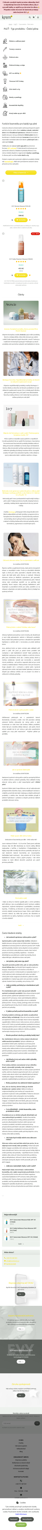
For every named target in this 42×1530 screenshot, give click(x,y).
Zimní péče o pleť (21, 898)
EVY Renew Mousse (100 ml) (21, 206)
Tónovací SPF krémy (16, 81)
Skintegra (12, 512)
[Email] (21, 1494)
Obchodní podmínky (21, 1465)
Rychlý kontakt (11, 1264)
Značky (21, 1443)
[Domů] (7, 17)
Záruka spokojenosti (21, 1384)
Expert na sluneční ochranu (21, 1315)
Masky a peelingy (15, 97)
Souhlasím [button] (21, 1525)
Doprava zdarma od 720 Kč (21, 1283)
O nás (21, 1440)
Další (20, 1244)
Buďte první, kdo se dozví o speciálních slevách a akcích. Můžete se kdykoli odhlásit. (21, 1417)
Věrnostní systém (21, 1446)
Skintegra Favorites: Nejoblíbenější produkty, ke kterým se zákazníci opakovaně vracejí (21, 381)
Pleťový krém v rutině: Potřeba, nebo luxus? (21, 627)
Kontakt (21, 1471)
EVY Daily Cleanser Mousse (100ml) (21, 259)
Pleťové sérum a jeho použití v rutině (21, 710)
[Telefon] (21, 1480)
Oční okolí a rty (14, 89)
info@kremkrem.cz (12, 1261)
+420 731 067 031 (11, 1258)
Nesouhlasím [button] (27, 1519)
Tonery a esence (15, 49)
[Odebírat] (37, 1423)
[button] (12, 220)
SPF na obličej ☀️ (15, 73)
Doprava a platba (21, 1460)
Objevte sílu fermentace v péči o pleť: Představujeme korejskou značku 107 (21, 434)
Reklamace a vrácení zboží (21, 1463)
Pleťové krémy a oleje (17, 65)
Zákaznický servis (21, 1457)
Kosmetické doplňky (16, 105)
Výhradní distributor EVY (21, 1350)
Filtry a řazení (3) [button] (20, 172)
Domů (10, 24)
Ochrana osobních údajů (21, 1468)
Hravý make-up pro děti (17, 113)
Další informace (21, 1514)
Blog (21, 1451)
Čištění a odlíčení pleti (17, 41)
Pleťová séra (13, 57)
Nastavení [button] (13, 1519)
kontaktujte (9, 161)
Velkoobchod (21, 1449)
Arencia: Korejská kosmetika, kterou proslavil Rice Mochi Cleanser (21, 330)
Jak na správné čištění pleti (21, 770)
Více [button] (20, 1294)
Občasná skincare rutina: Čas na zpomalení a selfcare (21, 560)
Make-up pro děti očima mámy (21, 836)
